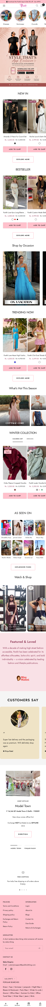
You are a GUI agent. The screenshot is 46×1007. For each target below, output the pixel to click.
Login (28, 906)
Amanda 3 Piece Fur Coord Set (15, 136)
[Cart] (42, 5)
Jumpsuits (27, 987)
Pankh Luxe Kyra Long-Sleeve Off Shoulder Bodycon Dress (15, 212)
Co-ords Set (18, 439)
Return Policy (7, 926)
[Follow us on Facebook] (5, 969)
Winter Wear (18, 996)
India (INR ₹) (9, 979)
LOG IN (6, 1005)
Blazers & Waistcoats (10, 990)
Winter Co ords (35, 990)
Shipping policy (8, 914)
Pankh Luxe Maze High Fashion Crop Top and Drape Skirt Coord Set (15, 355)
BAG (40, 1005)
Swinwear (18, 987)
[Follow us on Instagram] (11, 969)
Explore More (23, 159)
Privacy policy (8, 910)
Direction (23, 834)
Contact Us (29, 919)
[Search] (37, 5)
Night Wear (36, 987)
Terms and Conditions (11, 906)
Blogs (28, 914)
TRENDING (17, 1005)
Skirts (32, 996)
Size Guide (30, 923)
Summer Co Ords (27, 993)
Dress (5, 987)
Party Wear (24, 990)
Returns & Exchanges (33, 928)
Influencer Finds (23, 567)
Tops (11, 987)
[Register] (39, 948)
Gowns (5, 993)
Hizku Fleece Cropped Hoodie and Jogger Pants (15, 483)
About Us (29, 910)
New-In (28, 1005)
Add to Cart (15, 149)
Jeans (26, 996)
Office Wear (14, 993)
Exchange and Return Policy (10, 920)
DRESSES (30, 439)
